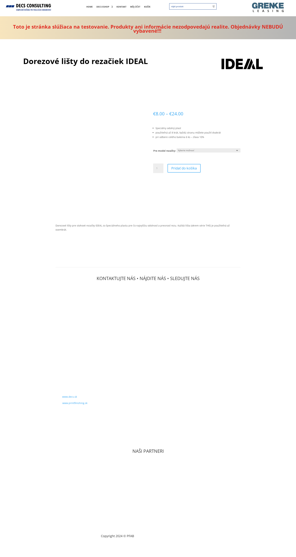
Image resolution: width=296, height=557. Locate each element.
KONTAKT (121, 7)
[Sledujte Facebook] (60, 413)
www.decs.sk (69, 396)
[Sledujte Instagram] (67, 413)
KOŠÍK (147, 7)
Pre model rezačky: (164, 150)
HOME (89, 7)
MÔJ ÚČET (135, 7)
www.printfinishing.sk (74, 403)
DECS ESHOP (102, 7)
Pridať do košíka (184, 168)
